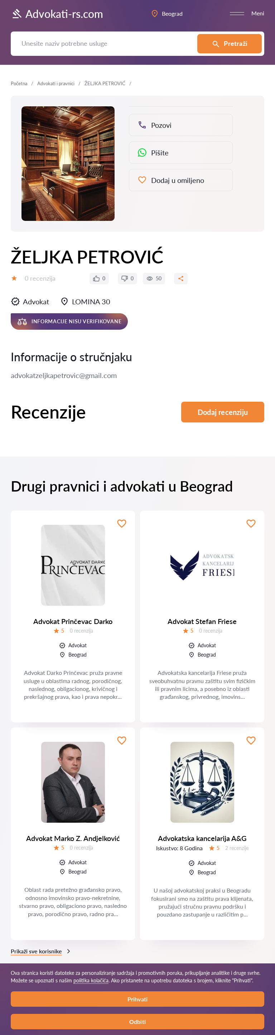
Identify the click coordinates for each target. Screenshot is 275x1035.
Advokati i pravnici (55, 83)
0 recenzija (40, 278)
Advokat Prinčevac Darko (72, 621)
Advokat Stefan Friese (202, 621)
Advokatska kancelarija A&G (202, 838)
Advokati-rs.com (64, 13)
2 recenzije (237, 848)
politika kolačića (90, 980)
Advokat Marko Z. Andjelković (73, 838)
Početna (19, 83)
